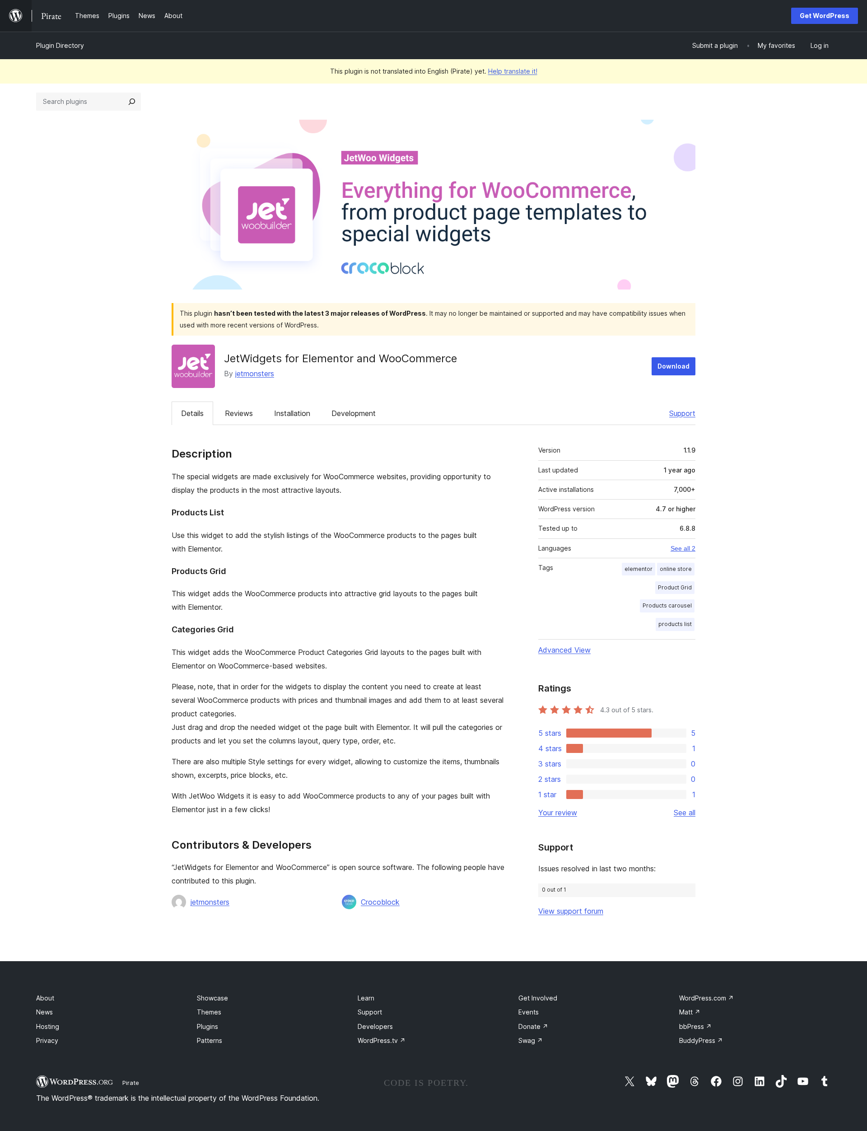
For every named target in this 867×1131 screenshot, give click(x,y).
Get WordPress (824, 15)
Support (682, 413)
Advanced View (564, 649)
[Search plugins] (132, 102)
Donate (533, 1026)
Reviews (239, 413)
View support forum (570, 911)
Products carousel (667, 605)
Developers (375, 1026)
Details (192, 413)
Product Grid (675, 587)
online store (676, 569)
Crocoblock (380, 902)
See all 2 (683, 548)
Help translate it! (512, 71)
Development (353, 413)
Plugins (207, 1026)
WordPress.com (706, 998)
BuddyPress (701, 1040)
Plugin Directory (60, 45)
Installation (292, 413)
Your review (557, 812)
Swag (530, 1040)
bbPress (695, 1026)
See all (684, 812)
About (45, 998)
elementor (639, 569)
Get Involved (537, 998)
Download (673, 366)
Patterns (209, 1040)
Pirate (130, 1082)
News (44, 1012)
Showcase (212, 998)
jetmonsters (254, 373)
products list (675, 624)
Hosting (47, 1026)
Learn (366, 998)
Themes (209, 1012)
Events (528, 1012)
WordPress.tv (382, 1040)
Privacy (47, 1040)
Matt (689, 1012)
